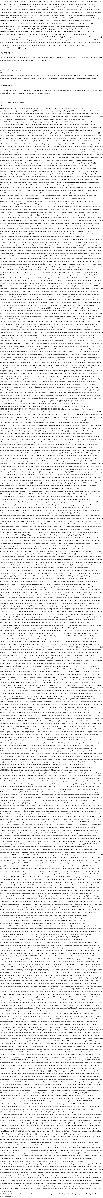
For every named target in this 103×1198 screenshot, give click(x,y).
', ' (5, 70)
